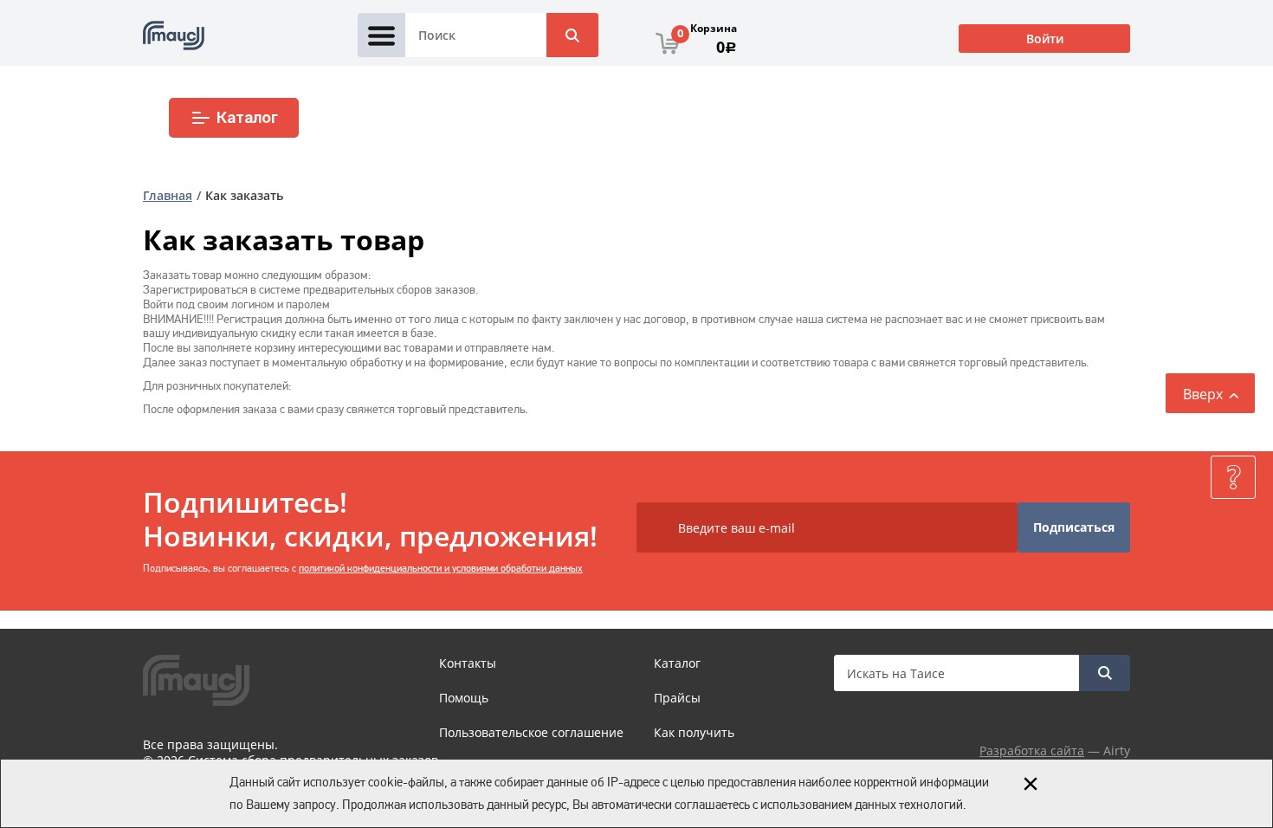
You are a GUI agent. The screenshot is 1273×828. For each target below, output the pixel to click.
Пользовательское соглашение (531, 732)
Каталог (247, 117)
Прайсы (677, 697)
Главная (167, 195)
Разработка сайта (1031, 750)
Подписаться (1074, 527)
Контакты (467, 663)
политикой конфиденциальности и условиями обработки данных (441, 568)
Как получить (694, 732)
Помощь (463, 697)
